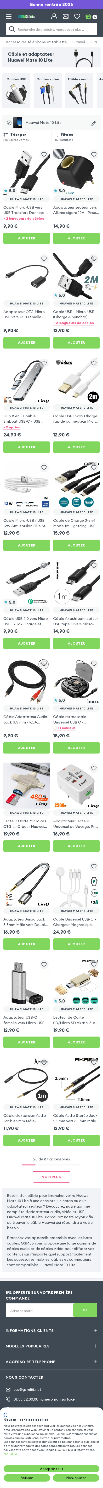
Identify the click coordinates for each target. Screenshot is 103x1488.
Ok (85, 1310)
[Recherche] (12, 29)
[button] (26, 218)
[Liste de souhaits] (77, 16)
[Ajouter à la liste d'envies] (44, 154)
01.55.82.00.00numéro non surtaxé (44, 1399)
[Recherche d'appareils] (94, 123)
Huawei (78, 42)
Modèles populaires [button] (28, 1346)
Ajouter (26, 238)
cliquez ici (10, 1454)
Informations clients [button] (30, 1330)
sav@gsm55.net (27, 1389)
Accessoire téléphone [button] (30, 1361)
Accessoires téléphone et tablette (36, 42)
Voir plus (51, 1177)
